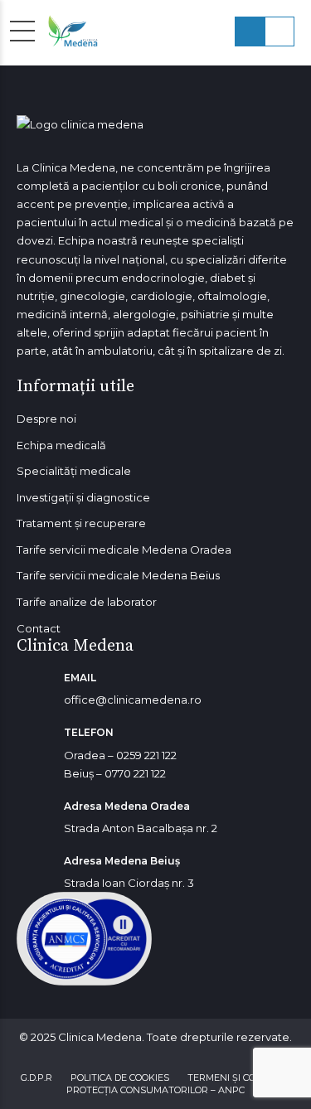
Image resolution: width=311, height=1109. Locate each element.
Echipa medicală (61, 445)
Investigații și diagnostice (83, 497)
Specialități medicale (74, 470)
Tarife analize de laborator (87, 601)
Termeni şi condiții (234, 1077)
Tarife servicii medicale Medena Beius (118, 575)
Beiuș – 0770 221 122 (115, 773)
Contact (39, 628)
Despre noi (46, 418)
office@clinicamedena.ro (133, 699)
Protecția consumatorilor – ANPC (155, 1090)
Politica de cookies (119, 1077)
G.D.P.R (36, 1077)
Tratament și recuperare (81, 523)
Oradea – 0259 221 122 (120, 755)
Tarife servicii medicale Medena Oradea (124, 549)
